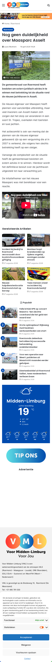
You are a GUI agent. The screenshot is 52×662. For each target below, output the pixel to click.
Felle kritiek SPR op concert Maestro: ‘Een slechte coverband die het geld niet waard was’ (33, 313)
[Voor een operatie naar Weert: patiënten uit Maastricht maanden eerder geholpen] (9, 358)
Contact (27, 658)
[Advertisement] (26, 497)
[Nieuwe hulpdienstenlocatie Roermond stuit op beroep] (13, 273)
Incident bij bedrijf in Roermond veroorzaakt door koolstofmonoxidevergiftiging (13, 254)
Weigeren (26, 645)
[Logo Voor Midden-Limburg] (18, 5)
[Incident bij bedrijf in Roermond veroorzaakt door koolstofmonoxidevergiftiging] (13, 240)
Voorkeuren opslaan (26, 652)
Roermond (15, 23)
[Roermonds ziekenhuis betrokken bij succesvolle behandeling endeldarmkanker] (9, 342)
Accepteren (26, 637)
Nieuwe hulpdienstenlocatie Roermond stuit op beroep (12, 286)
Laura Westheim (10, 47)
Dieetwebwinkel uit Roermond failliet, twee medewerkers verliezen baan (34, 373)
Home (6, 23)
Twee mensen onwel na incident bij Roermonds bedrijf (37, 285)
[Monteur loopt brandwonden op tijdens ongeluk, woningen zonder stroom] (38, 240)
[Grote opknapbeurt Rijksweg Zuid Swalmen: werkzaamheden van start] (9, 329)
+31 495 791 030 (13, 590)
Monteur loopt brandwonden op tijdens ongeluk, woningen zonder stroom (36, 254)
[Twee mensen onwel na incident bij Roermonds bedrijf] (38, 273)
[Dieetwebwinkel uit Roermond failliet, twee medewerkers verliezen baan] (9, 374)
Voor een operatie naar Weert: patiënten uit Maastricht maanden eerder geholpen (33, 359)
